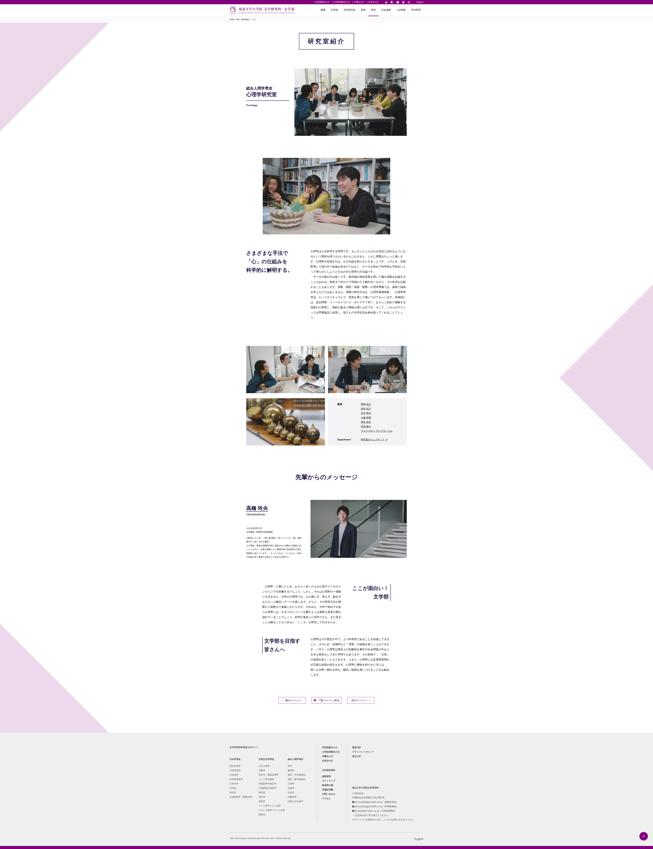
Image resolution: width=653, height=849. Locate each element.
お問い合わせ (328, 794)
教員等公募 (327, 785)
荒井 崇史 (366, 422)
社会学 (291, 792)
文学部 (334, 9)
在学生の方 (373, 2)
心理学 (291, 783)
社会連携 (386, 9)
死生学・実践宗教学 (269, 775)
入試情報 (401, 9)
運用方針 (356, 747)
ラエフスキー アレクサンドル (376, 431)
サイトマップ (328, 780)
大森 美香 (366, 417)
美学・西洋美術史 (296, 779)
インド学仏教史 (266, 779)
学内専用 (416, 9)
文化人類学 (264, 766)
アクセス (326, 798)
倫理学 (291, 770)
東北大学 (356, 756)
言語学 (291, 788)
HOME (232, 19)
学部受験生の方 (322, 2)
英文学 (262, 797)
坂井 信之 (366, 408)
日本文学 (234, 783)
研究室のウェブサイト (373, 439)
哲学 (290, 766)
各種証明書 (327, 789)
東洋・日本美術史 (296, 775)
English (419, 2)
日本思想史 (235, 770)
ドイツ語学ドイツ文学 (270, 805)
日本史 (233, 788)
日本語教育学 (236, 779)
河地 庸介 (366, 426)
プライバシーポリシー (363, 752)
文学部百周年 (328, 770)
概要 (323, 9)
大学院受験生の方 (342, 2)
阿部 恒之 (366, 404)
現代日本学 (235, 766)
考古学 (233, 792)
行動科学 (292, 797)
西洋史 (262, 814)
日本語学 (234, 775)
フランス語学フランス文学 (272, 810)
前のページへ (293, 700)
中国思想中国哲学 (267, 788)
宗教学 (262, 770)
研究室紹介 (245, 19)
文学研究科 (349, 9)
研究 (373, 9)
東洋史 (262, 792)
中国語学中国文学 (267, 783)
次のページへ (359, 700)
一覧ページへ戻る (329, 700)
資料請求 (326, 776)
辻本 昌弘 (366, 413)
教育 (363, 9)
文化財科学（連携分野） (242, 797)
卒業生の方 (359, 2)
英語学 (262, 801)
